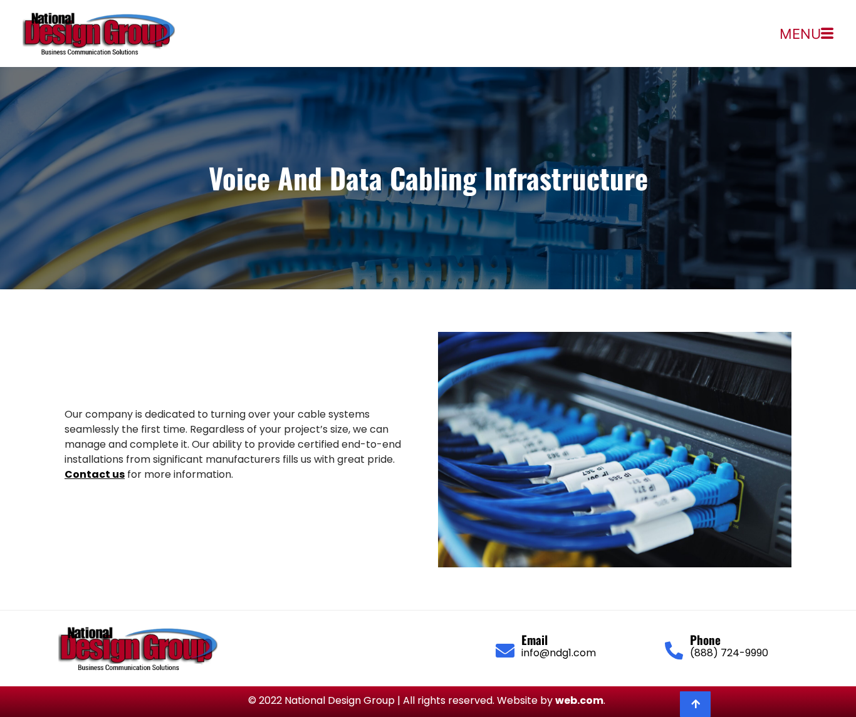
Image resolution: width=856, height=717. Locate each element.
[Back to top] (695, 704)
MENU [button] (800, 34)
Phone (705, 639)
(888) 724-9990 (729, 653)
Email (534, 639)
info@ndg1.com (558, 653)
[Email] (505, 650)
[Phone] (674, 651)
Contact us (95, 474)
